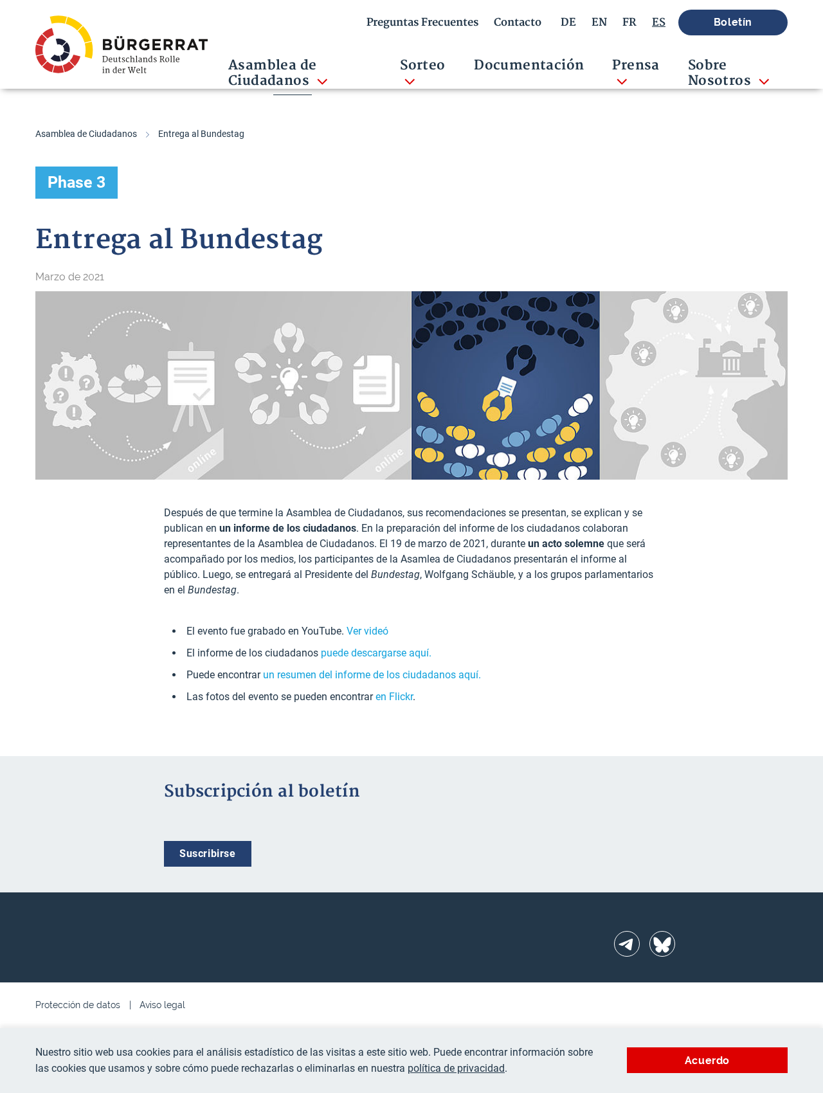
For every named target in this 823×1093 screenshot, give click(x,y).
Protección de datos (77, 1005)
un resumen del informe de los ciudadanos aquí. (372, 675)
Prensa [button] (635, 65)
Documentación (529, 65)
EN (599, 22)
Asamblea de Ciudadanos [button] (272, 73)
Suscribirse (207, 853)
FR (629, 22)
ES (658, 22)
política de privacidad (456, 1068)
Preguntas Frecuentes (422, 22)
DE (568, 22)
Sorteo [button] (422, 65)
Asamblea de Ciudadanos (86, 134)
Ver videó (367, 631)
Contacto (517, 22)
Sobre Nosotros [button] (721, 73)
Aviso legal (162, 1005)
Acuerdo (707, 1060)
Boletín (733, 22)
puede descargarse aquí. (376, 653)
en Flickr (394, 697)
